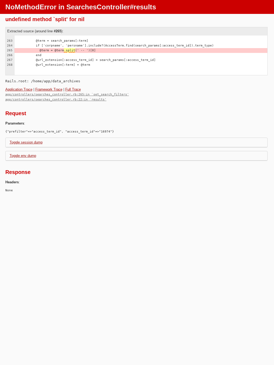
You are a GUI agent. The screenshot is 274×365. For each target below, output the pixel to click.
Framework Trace (48, 89)
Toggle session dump (26, 142)
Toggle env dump (23, 156)
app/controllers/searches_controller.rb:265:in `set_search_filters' (67, 94)
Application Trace (18, 89)
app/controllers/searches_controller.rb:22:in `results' (55, 99)
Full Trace (73, 89)
